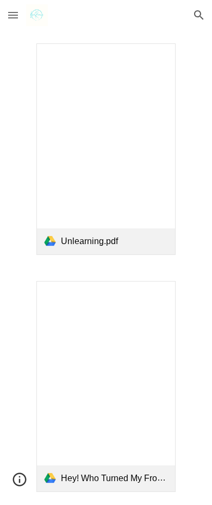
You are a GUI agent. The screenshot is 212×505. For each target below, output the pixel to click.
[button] (13, 15)
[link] (106, 149)
